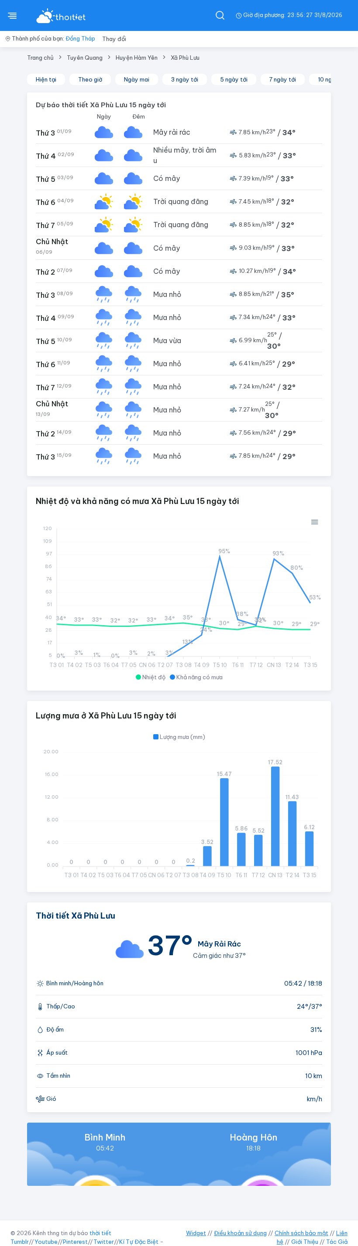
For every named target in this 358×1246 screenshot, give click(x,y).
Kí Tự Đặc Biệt (138, 1241)
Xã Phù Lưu (185, 57)
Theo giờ (90, 79)
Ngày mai (136, 79)
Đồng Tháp (80, 38)
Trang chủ (40, 57)
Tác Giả (337, 1241)
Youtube (46, 1241)
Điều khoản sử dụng (240, 1232)
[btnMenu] (12, 15)
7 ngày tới (282, 79)
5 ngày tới (234, 79)
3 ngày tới (184, 79)
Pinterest (75, 1241)
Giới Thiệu (304, 1241)
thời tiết (100, 1232)
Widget (196, 1232)
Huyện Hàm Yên (137, 57)
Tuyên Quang (85, 57)
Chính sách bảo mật (301, 1232)
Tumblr (19, 1241)
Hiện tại (46, 79)
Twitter (103, 1241)
